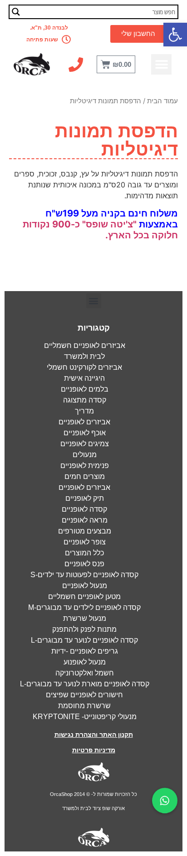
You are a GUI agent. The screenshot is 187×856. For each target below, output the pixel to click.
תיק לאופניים (84, 498)
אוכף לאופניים (85, 433)
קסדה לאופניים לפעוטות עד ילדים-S (84, 575)
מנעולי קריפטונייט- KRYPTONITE (85, 716)
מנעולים (85, 454)
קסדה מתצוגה (84, 400)
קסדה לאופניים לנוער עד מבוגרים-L (84, 640)
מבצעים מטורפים (84, 531)
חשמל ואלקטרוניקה (84, 673)
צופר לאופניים (85, 542)
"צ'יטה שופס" (109, 224)
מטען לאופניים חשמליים (84, 596)
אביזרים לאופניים (84, 422)
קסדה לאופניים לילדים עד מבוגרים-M (84, 607)
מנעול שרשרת (84, 618)
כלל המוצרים (84, 553)
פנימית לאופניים (84, 465)
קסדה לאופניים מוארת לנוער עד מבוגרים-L (84, 684)
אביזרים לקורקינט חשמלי (84, 367)
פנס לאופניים (84, 564)
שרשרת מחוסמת (84, 706)
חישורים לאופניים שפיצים (84, 695)
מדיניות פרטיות (93, 750)
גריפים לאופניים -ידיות (84, 651)
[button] (175, 34)
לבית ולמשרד (84, 356)
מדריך (84, 411)
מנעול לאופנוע (85, 662)
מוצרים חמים (84, 476)
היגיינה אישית (84, 378)
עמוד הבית (162, 101)
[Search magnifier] (16, 11)
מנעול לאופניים (84, 585)
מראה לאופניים (85, 520)
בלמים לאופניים (84, 389)
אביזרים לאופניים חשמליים (84, 345)
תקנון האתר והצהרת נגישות (93, 734)
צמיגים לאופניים (84, 444)
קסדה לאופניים (84, 509)
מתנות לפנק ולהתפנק (84, 629)
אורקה (117, 808)
